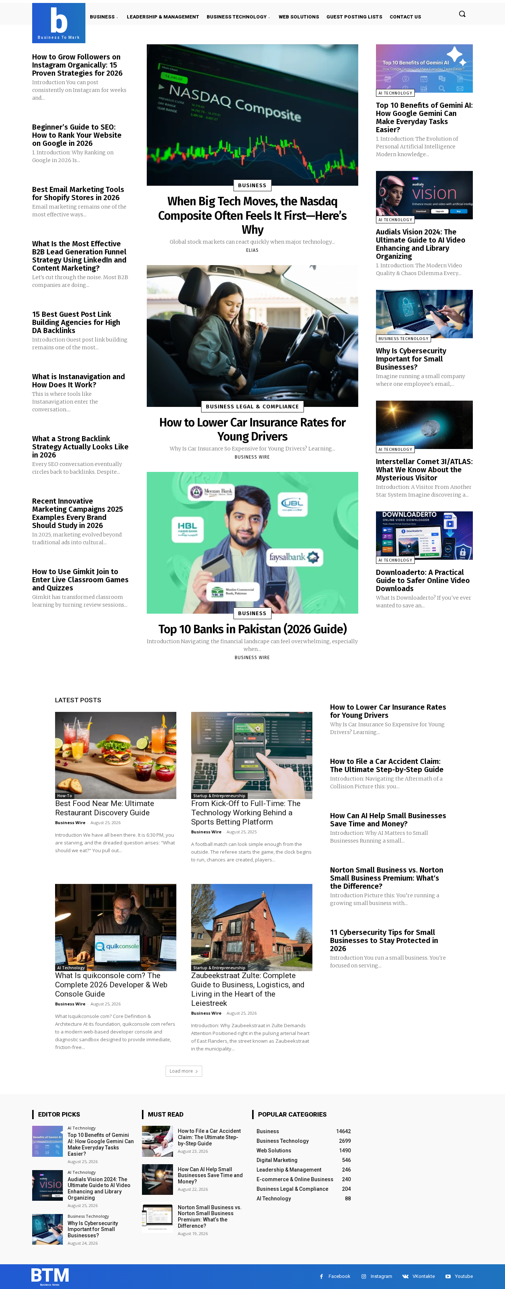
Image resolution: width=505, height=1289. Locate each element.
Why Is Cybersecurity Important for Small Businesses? (411, 358)
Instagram (381, 1276)
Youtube (464, 1276)
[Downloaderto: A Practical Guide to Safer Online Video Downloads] (424, 535)
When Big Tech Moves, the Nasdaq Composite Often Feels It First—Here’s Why (252, 215)
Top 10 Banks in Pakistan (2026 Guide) (252, 629)
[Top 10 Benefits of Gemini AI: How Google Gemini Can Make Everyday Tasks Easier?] (424, 68)
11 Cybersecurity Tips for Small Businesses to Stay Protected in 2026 (384, 940)
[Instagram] (363, 1276)
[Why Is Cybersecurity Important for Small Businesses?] (424, 314)
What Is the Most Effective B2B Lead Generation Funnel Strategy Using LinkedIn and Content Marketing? (79, 255)
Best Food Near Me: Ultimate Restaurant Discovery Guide (104, 808)
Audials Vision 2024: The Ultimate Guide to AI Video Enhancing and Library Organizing (420, 244)
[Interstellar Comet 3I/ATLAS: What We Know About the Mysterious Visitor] (424, 425)
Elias (252, 250)
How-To (64, 795)
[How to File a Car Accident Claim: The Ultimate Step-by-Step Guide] (157, 1141)
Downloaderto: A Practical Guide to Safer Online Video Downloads (423, 580)
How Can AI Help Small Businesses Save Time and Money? (388, 819)
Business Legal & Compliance (252, 406)
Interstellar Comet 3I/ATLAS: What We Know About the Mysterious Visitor (424, 469)
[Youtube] (447, 1276)
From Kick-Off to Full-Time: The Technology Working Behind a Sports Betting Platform (246, 812)
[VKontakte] (405, 1276)
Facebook (339, 1276)
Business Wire (252, 457)
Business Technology (403, 338)
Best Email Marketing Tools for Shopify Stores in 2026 (78, 193)
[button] (462, 13)
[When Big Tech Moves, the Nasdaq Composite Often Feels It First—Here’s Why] (252, 115)
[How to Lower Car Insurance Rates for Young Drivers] (252, 336)
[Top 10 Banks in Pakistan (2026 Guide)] (252, 542)
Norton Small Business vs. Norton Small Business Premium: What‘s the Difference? (386, 878)
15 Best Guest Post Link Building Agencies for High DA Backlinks (76, 322)
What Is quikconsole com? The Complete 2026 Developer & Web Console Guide (111, 984)
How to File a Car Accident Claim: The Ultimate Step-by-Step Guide (387, 765)
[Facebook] (321, 1276)
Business (252, 185)
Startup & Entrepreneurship (219, 795)
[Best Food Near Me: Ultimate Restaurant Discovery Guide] (115, 755)
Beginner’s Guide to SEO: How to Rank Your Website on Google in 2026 (77, 135)
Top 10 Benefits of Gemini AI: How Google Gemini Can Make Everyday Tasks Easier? (424, 117)
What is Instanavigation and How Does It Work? (78, 380)
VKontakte (424, 1276)
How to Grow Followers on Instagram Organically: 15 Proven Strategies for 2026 (77, 65)
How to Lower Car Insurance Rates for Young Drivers (252, 429)
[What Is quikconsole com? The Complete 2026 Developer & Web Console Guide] (115, 927)
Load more (181, 1071)
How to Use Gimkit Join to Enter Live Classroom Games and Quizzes (80, 579)
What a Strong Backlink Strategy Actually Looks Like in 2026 (80, 446)
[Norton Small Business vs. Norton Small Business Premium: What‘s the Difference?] (157, 1217)
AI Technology (395, 93)
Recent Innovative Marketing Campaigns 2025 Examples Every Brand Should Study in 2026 (77, 513)
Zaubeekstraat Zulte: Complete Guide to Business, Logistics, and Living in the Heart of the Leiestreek (248, 989)
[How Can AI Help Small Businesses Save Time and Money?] (157, 1179)
